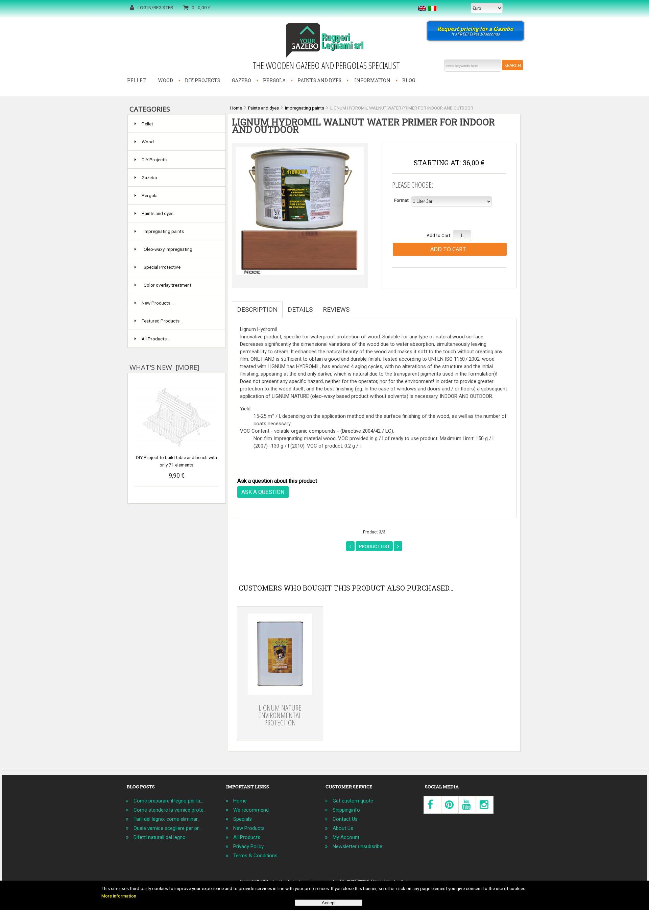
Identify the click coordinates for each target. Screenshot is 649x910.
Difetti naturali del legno (160, 837)
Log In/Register (155, 7)
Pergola (274, 80)
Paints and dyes (319, 80)
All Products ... (156, 338)
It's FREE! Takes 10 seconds (475, 31)
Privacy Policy (248, 846)
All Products (246, 837)
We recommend (251, 810)
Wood (165, 80)
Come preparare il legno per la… (168, 801)
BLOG (408, 80)
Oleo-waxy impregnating (168, 249)
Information (372, 80)
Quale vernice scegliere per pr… (167, 828)
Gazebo (241, 80)
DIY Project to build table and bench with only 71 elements (176, 461)
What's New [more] (164, 367)
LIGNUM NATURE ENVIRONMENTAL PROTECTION (280, 715)
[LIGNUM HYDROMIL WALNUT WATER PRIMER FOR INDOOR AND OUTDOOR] (300, 273)
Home (240, 801)
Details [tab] (300, 309)
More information (118, 896)
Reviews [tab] (336, 309)
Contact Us (345, 819)
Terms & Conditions (255, 856)
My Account (346, 837)
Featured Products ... (163, 321)
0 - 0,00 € (201, 7)
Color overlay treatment (167, 285)
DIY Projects (202, 80)
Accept (329, 902)
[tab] (360, 306)
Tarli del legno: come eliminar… (167, 819)
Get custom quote (353, 801)
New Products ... (158, 303)
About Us (343, 828)
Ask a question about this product (277, 481)
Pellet (136, 80)
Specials (242, 819)
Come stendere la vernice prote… (170, 810)
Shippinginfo (346, 810)
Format (401, 200)
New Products (249, 828)
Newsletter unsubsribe (357, 846)
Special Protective (162, 267)
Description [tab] (257, 309)
